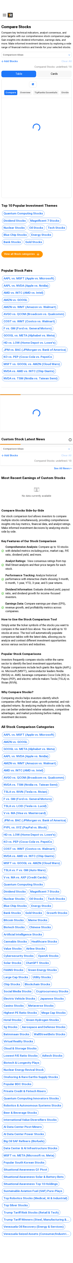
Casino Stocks (14, 1005)
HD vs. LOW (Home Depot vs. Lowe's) (30, 342)
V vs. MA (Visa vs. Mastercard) (25, 813)
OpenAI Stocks (48, 956)
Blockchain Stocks (37, 984)
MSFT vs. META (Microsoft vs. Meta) (29, 1155)
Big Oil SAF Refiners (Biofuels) (24, 1141)
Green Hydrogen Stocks (42, 1020)
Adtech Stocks (52, 1055)
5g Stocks (10, 1027)
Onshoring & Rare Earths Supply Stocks (31, 1077)
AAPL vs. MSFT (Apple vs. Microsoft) (29, 278)
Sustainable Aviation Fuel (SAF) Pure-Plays (33, 1191)
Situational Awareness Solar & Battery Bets (34, 1177)
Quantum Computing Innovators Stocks (31, 1098)
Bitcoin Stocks (14, 920)
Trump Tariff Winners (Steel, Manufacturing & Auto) (37, 1219)
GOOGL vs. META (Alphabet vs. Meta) (29, 335)
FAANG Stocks (13, 970)
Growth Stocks (57, 913)
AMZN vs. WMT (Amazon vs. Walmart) (30, 307)
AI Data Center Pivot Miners (23, 1127)
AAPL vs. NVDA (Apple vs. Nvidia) (26, 285)
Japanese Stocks (52, 998)
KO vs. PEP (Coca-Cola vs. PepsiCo (28, 357)
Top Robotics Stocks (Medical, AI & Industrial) (35, 1198)
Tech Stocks (56, 227)
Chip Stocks (12, 984)
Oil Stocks (36, 227)
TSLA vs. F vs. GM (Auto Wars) (25, 870)
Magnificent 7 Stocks (44, 220)
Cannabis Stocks (15, 941)
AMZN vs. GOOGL (16, 300)
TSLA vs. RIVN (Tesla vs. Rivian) (25, 791)
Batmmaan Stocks (16, 1034)
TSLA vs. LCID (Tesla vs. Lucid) (25, 806)
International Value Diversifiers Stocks (30, 1119)
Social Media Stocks (18, 991)
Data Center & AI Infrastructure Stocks (30, 1148)
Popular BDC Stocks (17, 1084)
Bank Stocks (12, 242)
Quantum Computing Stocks (23, 213)
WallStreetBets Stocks (49, 1034)
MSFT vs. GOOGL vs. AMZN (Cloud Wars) (32, 364)
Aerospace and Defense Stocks (44, 1027)
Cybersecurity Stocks (19, 956)
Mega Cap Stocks (53, 1012)
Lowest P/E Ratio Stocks (21, 1055)
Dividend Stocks (15, 220)
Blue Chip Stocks (15, 234)
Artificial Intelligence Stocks (23, 934)
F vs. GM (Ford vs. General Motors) (28, 328)
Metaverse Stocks (41, 1005)
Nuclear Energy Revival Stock (24, 1069)
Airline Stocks (35, 948)
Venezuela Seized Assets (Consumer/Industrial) (37, 1234)
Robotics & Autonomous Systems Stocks (32, 1105)
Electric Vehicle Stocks (19, 998)
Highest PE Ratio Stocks (20, 1012)
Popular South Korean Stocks (24, 1162)
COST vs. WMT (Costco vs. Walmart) (29, 321)
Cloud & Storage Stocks (20, 1048)
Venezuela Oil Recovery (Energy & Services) (34, 1226)
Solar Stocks (12, 963)
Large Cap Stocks (16, 977)
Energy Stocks (41, 234)
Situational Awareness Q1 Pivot (25, 1169)
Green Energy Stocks (42, 970)
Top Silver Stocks (16, 1205)
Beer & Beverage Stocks (20, 1112)
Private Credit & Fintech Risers (25, 1091)
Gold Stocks (33, 242)
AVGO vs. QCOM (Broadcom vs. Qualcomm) (34, 314)
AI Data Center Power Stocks (24, 1134)
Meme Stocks (37, 920)
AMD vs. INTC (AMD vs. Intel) (23, 292)
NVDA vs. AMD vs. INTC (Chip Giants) (29, 371)
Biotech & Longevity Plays (21, 1062)
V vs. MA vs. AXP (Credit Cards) (25, 877)
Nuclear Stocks (14, 227)
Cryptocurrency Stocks (52, 991)
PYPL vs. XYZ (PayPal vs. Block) (25, 827)
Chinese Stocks (40, 927)
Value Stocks (13, 948)
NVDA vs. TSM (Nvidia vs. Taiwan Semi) (31, 378)
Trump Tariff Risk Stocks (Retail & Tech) (31, 1212)
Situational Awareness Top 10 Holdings (31, 1184)
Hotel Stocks (13, 1020)
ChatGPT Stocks (37, 963)
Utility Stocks (42, 977)
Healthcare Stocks (44, 941)
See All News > (63, 468)
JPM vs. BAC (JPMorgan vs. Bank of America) (35, 349)
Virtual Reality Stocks (18, 1041)
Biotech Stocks (14, 927)
